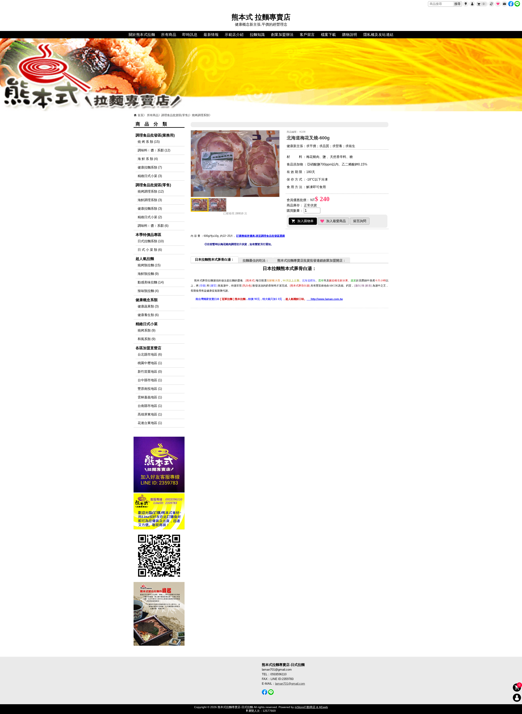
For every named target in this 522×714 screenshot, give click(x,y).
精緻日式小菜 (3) (150, 176)
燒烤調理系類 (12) (151, 191)
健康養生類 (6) (148, 315)
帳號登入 (472, 4)
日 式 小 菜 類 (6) (150, 249)
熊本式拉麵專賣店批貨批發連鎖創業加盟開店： (311, 260)
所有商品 (152, 115)
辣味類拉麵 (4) (148, 291)
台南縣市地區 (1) (150, 406)
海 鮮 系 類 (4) (148, 159)
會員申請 (466, 4)
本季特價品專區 (148, 235)
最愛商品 (498, 4)
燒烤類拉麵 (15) (149, 265)
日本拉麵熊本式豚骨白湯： (214, 259)
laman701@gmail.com (290, 683)
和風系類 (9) (146, 339)
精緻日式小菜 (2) (150, 217)
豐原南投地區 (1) (150, 388)
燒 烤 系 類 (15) (149, 141)
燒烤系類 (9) (146, 330)
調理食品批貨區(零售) (175, 115)
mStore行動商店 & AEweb (311, 707)
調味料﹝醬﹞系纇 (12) (154, 150)
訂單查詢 (491, 4)
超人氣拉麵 (145, 259)
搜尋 (457, 4)
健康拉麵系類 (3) (150, 208)
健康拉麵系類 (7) (150, 167)
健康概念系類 (147, 300)
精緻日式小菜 (147, 324)
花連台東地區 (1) (150, 423)
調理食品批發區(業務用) (155, 135)
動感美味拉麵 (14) (151, 282)
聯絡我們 (504, 4)
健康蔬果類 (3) (148, 306)
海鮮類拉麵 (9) (148, 273)
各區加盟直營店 (148, 348)
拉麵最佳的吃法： (256, 260)
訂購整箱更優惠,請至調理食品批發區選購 (260, 235)
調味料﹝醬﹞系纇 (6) (153, 225)
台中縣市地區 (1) (150, 380)
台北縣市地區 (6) (150, 354)
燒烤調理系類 (200, 115)
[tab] (214, 259)
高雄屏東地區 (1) (150, 414)
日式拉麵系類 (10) (151, 241)
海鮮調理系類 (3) (150, 200)
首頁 (140, 115)
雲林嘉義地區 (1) (150, 397)
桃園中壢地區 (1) (150, 363)
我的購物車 (483, 4)
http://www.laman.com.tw (325, 299)
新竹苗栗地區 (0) (150, 371)
